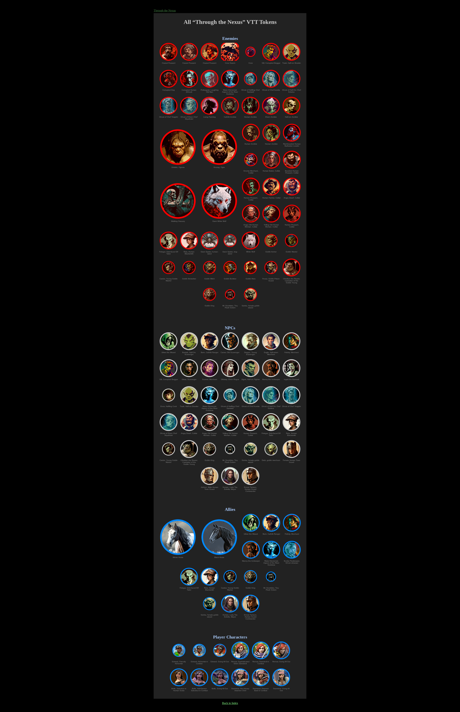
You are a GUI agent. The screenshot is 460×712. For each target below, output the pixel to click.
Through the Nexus (165, 10)
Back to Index (230, 703)
